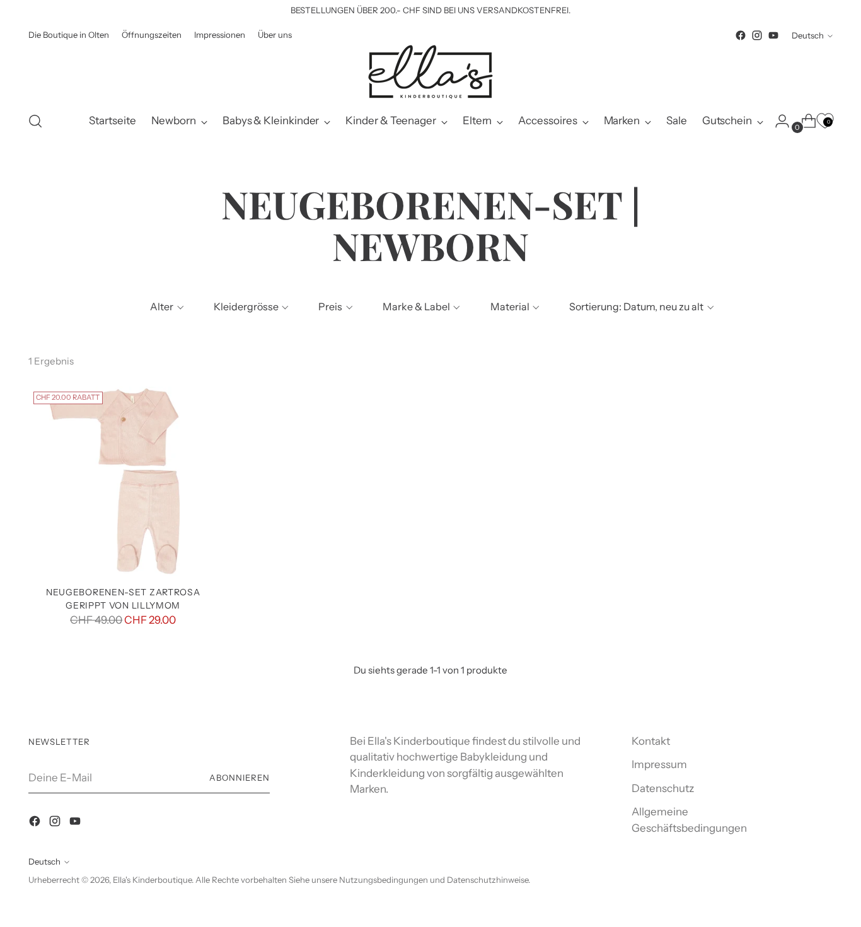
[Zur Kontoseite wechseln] (777, 121)
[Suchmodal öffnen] (35, 121)
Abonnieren (239, 777)
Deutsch (808, 35)
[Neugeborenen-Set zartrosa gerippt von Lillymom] (122, 481)
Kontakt (651, 741)
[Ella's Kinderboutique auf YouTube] (773, 35)
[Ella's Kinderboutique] (430, 72)
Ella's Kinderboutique (152, 880)
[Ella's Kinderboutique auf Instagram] (757, 35)
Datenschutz (663, 788)
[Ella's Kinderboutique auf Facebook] (740, 35)
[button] (165, 306)
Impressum (659, 764)
